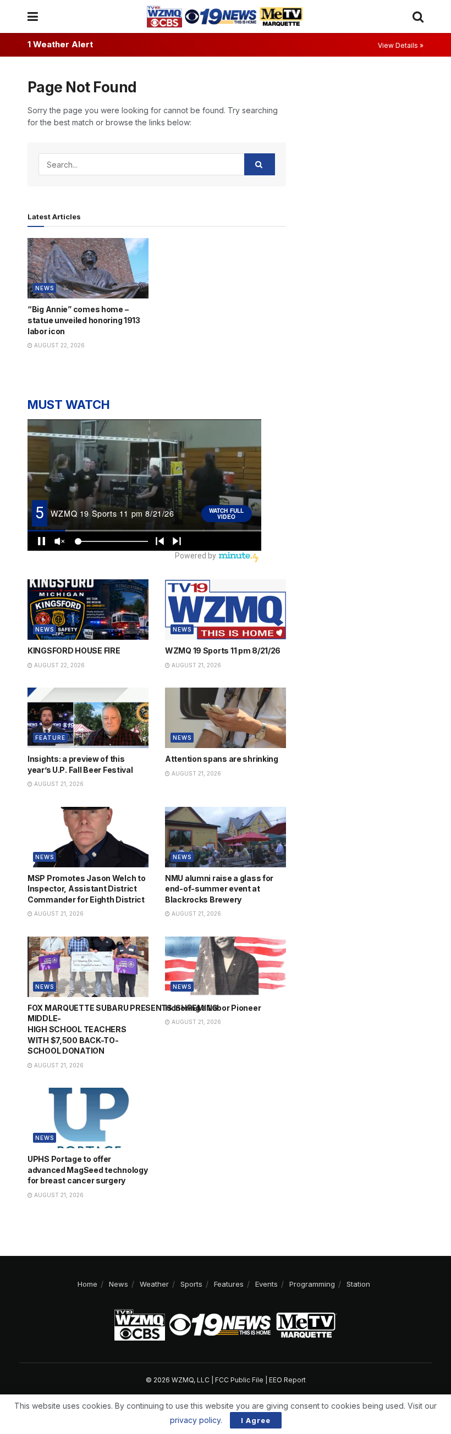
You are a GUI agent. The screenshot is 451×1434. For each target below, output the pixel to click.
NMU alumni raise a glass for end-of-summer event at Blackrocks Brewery (219, 888)
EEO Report (287, 1380)
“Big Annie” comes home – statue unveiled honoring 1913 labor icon (84, 319)
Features (229, 1284)
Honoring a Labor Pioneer (213, 1007)
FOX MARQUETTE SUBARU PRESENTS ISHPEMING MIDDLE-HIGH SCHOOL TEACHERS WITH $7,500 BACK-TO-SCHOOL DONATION (123, 1029)
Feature (50, 737)
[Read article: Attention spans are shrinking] (225, 718)
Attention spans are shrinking (221, 758)
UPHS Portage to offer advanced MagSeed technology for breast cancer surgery (87, 1169)
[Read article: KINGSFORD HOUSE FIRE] (88, 609)
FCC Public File (239, 1380)
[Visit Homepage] (225, 16)
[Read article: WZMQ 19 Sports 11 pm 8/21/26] (225, 609)
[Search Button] (418, 16)
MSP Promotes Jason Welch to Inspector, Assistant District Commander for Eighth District (86, 888)
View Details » (401, 45)
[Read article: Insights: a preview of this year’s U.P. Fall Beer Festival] (88, 718)
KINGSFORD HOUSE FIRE (74, 650)
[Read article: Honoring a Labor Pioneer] (225, 967)
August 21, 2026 (195, 665)
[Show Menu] (33, 16)
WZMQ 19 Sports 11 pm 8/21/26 (222, 650)
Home (87, 1284)
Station (358, 1284)
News (44, 288)
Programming (312, 1284)
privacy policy (195, 1420)
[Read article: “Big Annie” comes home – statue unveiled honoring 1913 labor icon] (88, 268)
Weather (154, 1284)
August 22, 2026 (58, 345)
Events (266, 1284)
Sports (191, 1284)
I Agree (256, 1420)
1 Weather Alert (60, 44)
